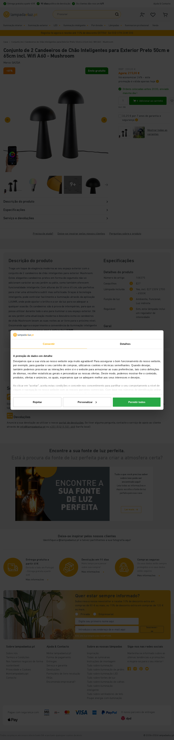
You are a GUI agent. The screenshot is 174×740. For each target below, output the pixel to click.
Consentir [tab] (49, 343)
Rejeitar (37, 402)
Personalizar (85, 402)
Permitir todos (136, 402)
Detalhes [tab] (125, 343)
